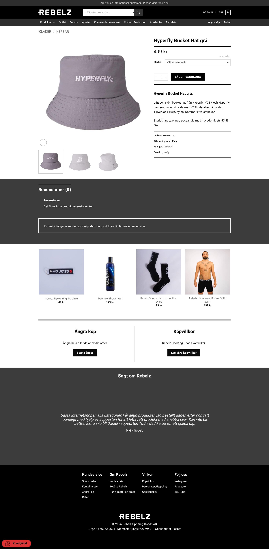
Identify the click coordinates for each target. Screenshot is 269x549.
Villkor (147, 474)
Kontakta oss (90, 487)
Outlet (62, 22)
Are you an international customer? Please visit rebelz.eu (134, 3)
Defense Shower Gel (110, 299)
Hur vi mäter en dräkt (122, 492)
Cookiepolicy (149, 492)
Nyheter (85, 22)
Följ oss (181, 474)
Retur (85, 497)
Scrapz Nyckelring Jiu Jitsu (61, 299)
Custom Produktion (135, 22)
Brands (74, 22)
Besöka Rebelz (118, 487)
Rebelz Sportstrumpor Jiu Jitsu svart (158, 300)
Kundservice (92, 474)
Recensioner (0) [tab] (54, 190)
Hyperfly (165, 152)
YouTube (180, 492)
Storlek (157, 62)
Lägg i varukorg (188, 77)
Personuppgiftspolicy (154, 487)
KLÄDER (45, 31)
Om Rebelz (118, 474)
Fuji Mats (171, 22)
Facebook (180, 487)
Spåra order (89, 481)
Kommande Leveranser (107, 22)
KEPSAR (62, 31)
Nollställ (225, 56)
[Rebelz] (54, 12)
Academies (156, 22)
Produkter (46, 22)
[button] (207, 12)
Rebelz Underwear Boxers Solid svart (207, 300)
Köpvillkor (148, 481)
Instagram (181, 481)
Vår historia (116, 481)
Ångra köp (88, 492)
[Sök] (138, 12)
